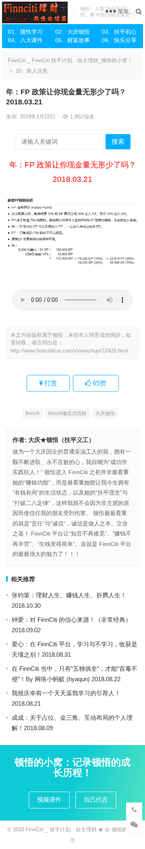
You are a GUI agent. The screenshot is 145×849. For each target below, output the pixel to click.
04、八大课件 (25, 40)
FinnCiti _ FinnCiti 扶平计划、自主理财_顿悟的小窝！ (70, 60)
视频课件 (49, 799)
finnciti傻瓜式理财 (67, 413)
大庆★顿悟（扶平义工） (61, 439)
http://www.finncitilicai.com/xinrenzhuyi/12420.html (69, 351)
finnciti (32, 413)
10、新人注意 (32, 71)
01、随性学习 (25, 32)
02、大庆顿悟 (72, 32)
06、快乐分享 (119, 40)
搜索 (118, 141)
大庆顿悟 (105, 413)
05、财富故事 (72, 40)
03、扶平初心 (119, 32)
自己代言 (96, 799)
